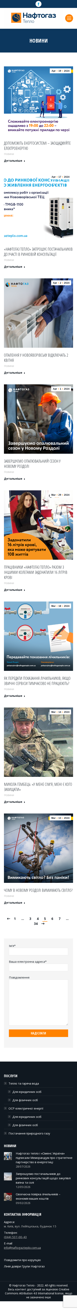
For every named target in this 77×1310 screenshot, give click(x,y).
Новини (9, 154)
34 (36, 923)
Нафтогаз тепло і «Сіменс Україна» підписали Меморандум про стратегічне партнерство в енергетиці (44, 1157)
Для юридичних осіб (26, 1092)
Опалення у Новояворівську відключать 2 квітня (36, 358)
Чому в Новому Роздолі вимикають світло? (38, 890)
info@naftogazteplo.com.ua (22, 1248)
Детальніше (13, 160)
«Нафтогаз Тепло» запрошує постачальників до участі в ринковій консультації (38, 252)
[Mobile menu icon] (69, 18)
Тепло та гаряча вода (23, 1083)
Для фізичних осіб (25, 1100)
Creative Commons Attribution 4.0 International (37, 1291)
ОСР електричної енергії (25, 1108)
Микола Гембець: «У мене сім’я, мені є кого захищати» (38, 787)
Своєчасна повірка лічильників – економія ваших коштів (38, 1196)
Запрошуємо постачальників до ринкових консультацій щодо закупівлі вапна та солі (43, 1178)
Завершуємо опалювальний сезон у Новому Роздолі (32, 464)
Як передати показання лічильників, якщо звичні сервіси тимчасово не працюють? (37, 681)
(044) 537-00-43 (15, 1237)
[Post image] (8, 1156)
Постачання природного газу (29, 1133)
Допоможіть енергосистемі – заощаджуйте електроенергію (37, 146)
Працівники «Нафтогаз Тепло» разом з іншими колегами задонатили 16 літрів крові (35, 572)
